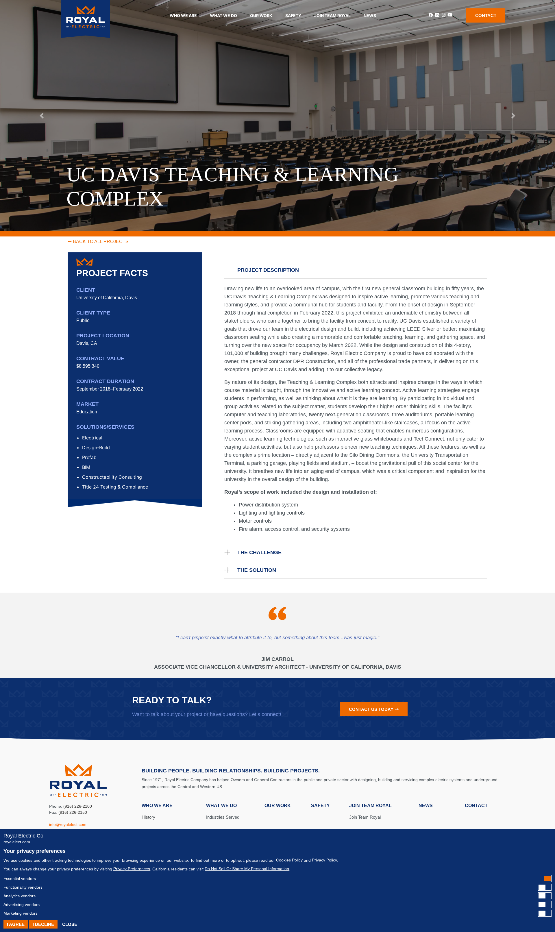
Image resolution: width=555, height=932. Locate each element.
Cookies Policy (289, 860)
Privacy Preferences (131, 868)
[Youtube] (450, 15)
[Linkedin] (437, 15)
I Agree (16, 924)
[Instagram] (443, 15)
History (148, 817)
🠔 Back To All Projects (98, 241)
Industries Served (222, 817)
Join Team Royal (365, 817)
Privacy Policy (324, 860)
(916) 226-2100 (77, 806)
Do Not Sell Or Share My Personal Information (247, 868)
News (370, 15)
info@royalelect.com (67, 824)
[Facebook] (431, 15)
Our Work (261, 15)
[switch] (277, 878)
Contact (476, 805)
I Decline (43, 924)
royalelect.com (16, 841)
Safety (293, 15)
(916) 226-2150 (72, 812)
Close (69, 924)
